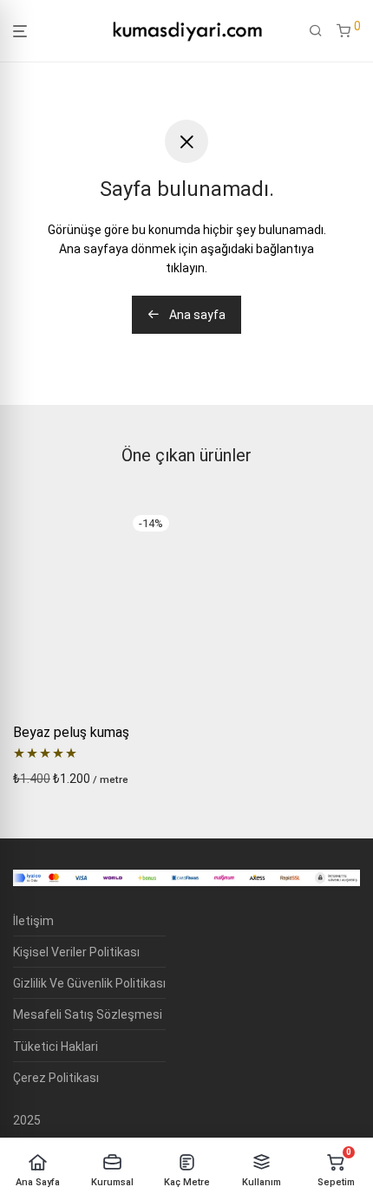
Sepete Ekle (41, 779)
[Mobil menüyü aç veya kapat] (20, 31)
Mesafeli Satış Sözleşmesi (87, 1014)
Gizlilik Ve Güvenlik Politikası (89, 983)
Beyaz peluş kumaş (71, 732)
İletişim (33, 921)
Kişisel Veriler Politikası (76, 952)
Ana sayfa (196, 315)
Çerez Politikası (56, 1078)
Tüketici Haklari (55, 1046)
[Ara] (316, 31)
